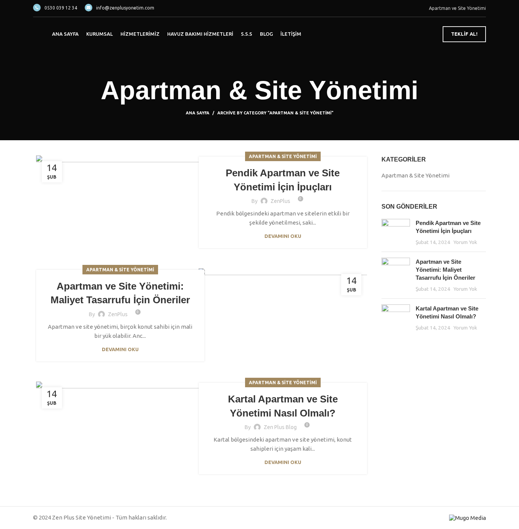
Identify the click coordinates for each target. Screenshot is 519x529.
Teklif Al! (464, 33)
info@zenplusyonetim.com (125, 7)
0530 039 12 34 (60, 7)
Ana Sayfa (197, 113)
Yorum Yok (465, 242)
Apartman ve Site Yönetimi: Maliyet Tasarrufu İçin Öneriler (445, 269)
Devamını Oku (282, 236)
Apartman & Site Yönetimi (283, 156)
